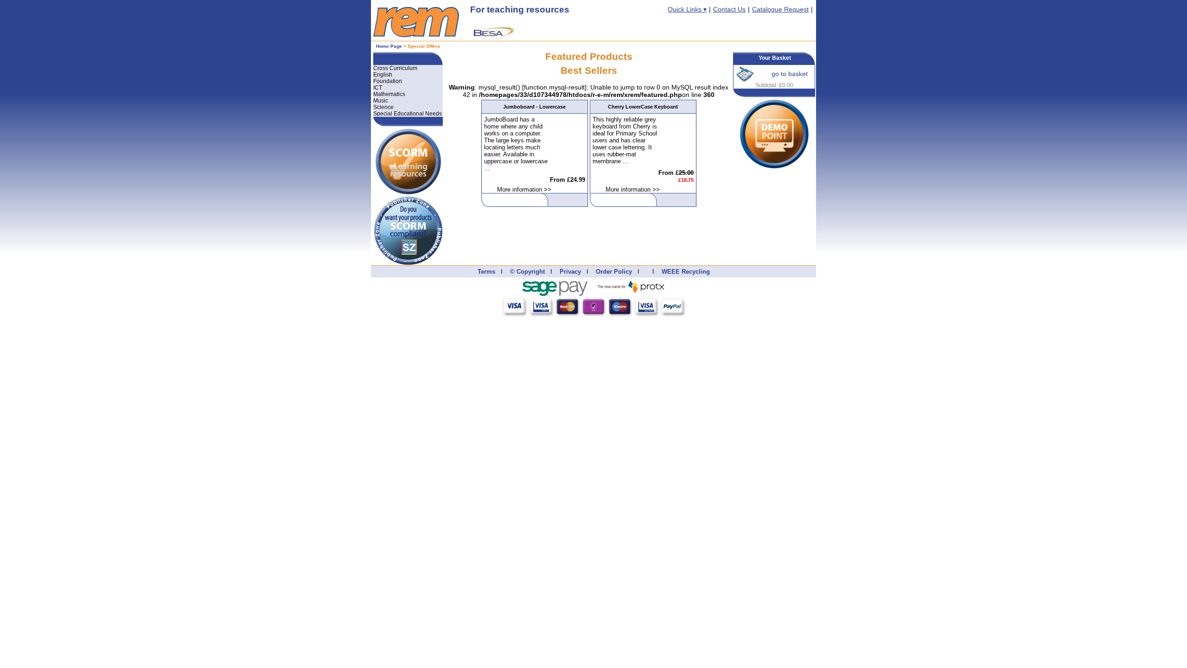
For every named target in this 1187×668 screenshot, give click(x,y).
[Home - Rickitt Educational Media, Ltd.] (416, 35)
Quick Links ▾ (687, 9)
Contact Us (729, 9)
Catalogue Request (780, 9)
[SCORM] (408, 130)
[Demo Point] (774, 103)
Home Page (389, 46)
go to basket (790, 73)
